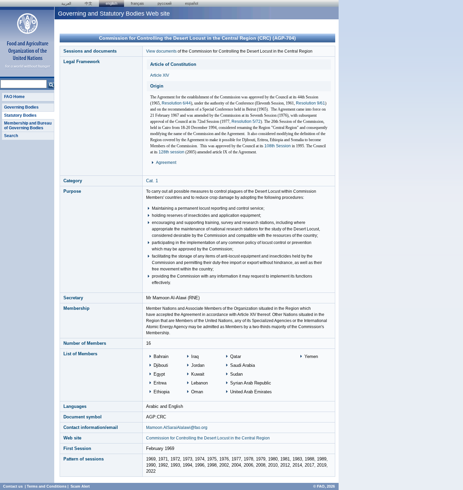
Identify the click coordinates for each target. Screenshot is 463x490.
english (111, 3)
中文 (88, 3)
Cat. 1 (152, 180)
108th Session (277, 146)
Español (191, 3)
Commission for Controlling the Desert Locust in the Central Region (208, 438)
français (137, 3)
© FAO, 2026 (324, 486)
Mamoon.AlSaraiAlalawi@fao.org (176, 427)
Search (11, 135)
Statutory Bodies (20, 115)
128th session (171, 152)
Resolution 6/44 (176, 103)
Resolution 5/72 (246, 121)
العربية (66, 3)
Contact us (13, 486)
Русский (165, 3)
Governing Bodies (21, 107)
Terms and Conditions (46, 486)
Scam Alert (80, 486)
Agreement (166, 162)
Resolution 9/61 (310, 103)
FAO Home (14, 96)
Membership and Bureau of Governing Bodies (28, 125)
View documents (161, 51)
